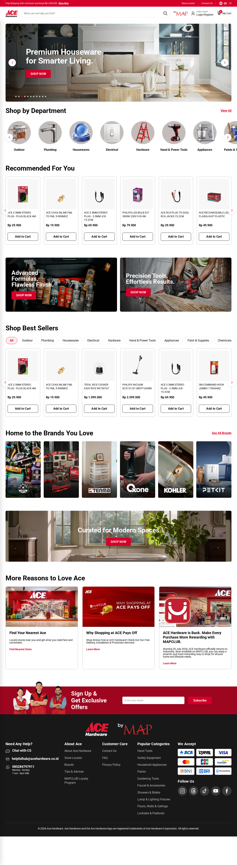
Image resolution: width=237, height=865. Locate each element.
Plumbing (47, 340)
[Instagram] (182, 791)
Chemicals (224, 340)
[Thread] (193, 791)
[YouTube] (215, 791)
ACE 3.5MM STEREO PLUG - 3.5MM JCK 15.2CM (96, 216)
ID (230, 3)
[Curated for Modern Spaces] (118, 536)
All (11, 340)
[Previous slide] (9, 137)
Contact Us (207, 3)
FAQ (105, 758)
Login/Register (204, 14)
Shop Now (64, 3)
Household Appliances (152, 764)
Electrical (93, 340)
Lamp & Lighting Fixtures (153, 799)
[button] (202, 13)
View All (226, 110)
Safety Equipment (149, 758)
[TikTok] (204, 791)
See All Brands (221, 433)
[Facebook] (226, 791)
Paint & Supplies (198, 340)
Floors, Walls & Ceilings (152, 806)
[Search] (165, 13)
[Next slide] (227, 137)
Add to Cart (23, 236)
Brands (69, 764)
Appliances (171, 340)
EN (225, 3)
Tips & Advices (74, 771)
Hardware (114, 340)
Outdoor (27, 340)
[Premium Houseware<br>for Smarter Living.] (118, 63)
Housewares (71, 340)
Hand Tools (144, 751)
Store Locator (188, 3)
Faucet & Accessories (151, 785)
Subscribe (200, 700)
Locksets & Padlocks (150, 813)
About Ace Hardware (77, 751)
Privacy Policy (111, 764)
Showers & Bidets (148, 792)
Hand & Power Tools (142, 340)
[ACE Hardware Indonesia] (12, 13)
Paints (141, 771)
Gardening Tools (148, 778)
